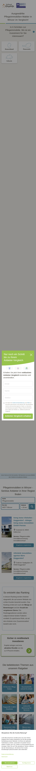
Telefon (7, 398)
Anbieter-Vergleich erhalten (18, 416)
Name (7, 391)
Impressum (5, 756)
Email (7, 384)
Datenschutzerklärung (18, 402)
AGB (28, 402)
